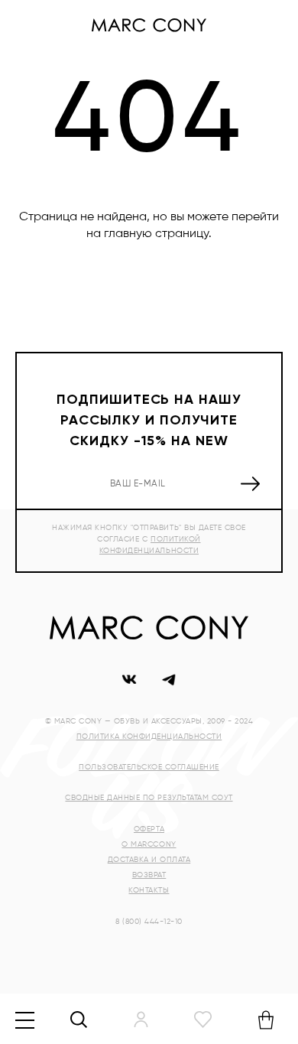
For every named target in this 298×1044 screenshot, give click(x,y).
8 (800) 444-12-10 (149, 921)
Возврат (149, 875)
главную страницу (156, 234)
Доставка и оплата (149, 859)
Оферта (149, 829)
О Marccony (148, 844)
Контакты (148, 890)
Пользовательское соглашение (149, 767)
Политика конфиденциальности (149, 736)
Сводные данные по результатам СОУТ (148, 798)
